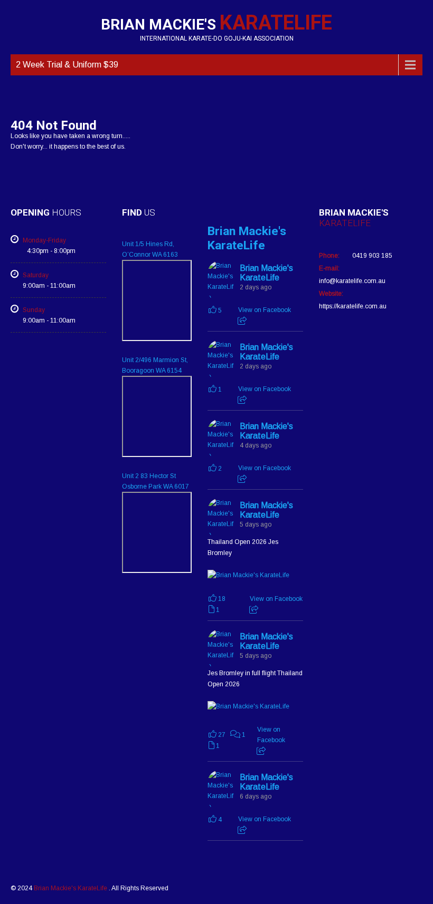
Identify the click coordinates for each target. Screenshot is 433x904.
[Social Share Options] (242, 321)
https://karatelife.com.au (353, 306)
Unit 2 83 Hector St (149, 476)
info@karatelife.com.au (352, 281)
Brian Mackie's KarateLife (247, 238)
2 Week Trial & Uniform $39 (67, 64)
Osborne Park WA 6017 (155, 486)
